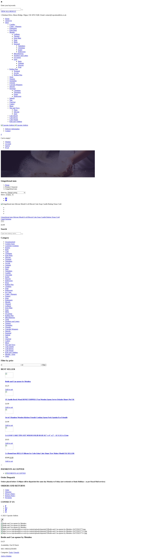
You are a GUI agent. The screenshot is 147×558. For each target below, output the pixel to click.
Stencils (12, 87)
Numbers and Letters (21, 55)
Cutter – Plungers (15, 26)
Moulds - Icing (10, 354)
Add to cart (9, 389)
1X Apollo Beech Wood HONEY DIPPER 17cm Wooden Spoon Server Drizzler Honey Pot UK (39, 399)
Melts (16, 42)
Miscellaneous (18, 54)
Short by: (4, 193)
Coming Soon (10, 244)
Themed (16, 36)
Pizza (15, 110)
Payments (8, 498)
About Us (8, 21)
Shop (7, 23)
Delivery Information (12, 129)
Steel (15, 114)
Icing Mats (17, 38)
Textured (17, 71)
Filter (44, 365)
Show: (3, 195)
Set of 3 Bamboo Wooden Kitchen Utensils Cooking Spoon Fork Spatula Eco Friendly (36, 417)
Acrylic (16, 73)
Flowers (21, 65)
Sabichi (12, 98)
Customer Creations (12, 246)
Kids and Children (15, 121)
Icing (15, 59)
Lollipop (17, 34)
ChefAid (12, 102)
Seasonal (17, 44)
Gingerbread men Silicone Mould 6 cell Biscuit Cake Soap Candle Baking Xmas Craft (30, 217)
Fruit (19, 67)
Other (7, 356)
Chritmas (8, 286)
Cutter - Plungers (11, 294)
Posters (7, 248)
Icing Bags (13, 30)
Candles (12, 24)
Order (7, 490)
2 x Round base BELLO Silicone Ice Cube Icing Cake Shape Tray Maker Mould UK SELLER (39, 453)
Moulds (12, 32)
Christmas (21, 48)
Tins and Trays (14, 108)
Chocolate (8, 275)
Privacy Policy (10, 494)
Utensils (12, 83)
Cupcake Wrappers (15, 85)
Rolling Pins (13, 69)
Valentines (21, 46)
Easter (20, 50)
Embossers (13, 28)
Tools (11, 77)
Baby (20, 61)
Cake (2, 219)
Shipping (8, 492)
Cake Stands (13, 120)
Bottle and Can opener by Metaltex (18, 381)
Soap (15, 40)
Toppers (12, 79)
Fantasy (7, 296)
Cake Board (13, 116)
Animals (21, 63)
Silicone (16, 112)
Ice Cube (8, 292)
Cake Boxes (13, 118)
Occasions (17, 57)
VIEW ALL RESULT (8, 11)
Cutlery (12, 104)
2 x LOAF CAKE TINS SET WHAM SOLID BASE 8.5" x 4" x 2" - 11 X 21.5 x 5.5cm (36, 435)
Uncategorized (10, 242)
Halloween (22, 52)
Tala (10, 100)
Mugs (11, 106)
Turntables (13, 81)
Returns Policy (10, 496)
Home (7, 19)
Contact (7, 131)
